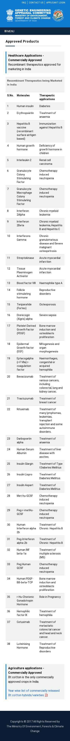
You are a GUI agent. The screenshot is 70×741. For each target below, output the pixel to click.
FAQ (24, 2)
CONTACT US (36, 2)
